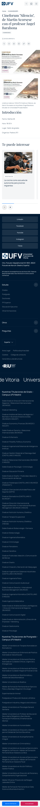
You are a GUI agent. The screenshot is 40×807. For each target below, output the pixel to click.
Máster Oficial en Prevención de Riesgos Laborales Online (17, 781)
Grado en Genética (9, 551)
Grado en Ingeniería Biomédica (13, 537)
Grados (4, 290)
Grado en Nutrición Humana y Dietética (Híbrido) (16, 522)
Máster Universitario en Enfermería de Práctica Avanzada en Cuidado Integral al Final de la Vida (19, 669)
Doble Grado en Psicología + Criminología (17, 467)
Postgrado (6, 294)
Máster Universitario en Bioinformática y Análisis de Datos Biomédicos (17, 676)
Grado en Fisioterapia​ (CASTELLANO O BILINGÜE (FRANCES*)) (20, 484)
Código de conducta (18, 355)
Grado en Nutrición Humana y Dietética (16, 512)
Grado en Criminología (10, 542)
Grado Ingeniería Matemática (13, 601)
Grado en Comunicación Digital (13, 615)
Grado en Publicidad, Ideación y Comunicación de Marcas (19, 556)
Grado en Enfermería (10, 437)
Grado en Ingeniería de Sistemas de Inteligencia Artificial (20, 447)
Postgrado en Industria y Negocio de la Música (19, 702)
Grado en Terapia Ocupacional (13, 517)
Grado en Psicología (9, 631)
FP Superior (6, 302)
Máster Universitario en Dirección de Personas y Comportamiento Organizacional (20, 774)
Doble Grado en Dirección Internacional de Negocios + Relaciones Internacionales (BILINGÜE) (18, 403)
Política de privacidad (21, 350)
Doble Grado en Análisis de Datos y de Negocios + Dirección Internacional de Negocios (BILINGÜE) (19, 608)
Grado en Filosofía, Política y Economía (16, 442)
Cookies (5, 355)
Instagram (20, 239)
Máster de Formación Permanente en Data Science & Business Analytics (18, 788)
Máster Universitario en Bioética (14, 682)
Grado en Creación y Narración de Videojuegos (19, 567)
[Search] (26, 4)
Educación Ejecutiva (9, 307)
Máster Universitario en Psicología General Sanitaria (18, 708)
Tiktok (20, 246)
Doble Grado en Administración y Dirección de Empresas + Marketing (19, 620)
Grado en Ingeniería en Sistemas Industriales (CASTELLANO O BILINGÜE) (19, 572)
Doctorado (6, 298)
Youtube (20, 232)
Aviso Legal (6, 350)
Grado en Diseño (8, 562)
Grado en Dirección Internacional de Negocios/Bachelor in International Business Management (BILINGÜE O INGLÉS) (19, 505)
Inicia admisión (29, 804)
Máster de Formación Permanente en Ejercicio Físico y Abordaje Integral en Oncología (19, 687)
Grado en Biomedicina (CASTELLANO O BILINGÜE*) (16, 497)
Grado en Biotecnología (11, 533)
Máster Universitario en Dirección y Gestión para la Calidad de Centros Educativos (18, 731)
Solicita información (10, 804)
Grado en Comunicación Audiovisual (15, 583)
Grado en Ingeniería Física (11, 578)
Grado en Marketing (9, 410)
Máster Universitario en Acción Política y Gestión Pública (17, 767)
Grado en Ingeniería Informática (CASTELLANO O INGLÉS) (19, 595)
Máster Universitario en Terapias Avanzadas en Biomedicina (19, 647)
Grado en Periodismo (10, 546)
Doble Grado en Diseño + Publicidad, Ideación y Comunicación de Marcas (19, 477)
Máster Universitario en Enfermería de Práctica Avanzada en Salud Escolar (19, 653)
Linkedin (20, 219)
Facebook (20, 226)
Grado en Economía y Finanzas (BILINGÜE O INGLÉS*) (18, 424)
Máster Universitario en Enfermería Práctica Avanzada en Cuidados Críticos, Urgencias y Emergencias (18, 661)
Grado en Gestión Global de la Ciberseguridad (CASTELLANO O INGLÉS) (19, 454)
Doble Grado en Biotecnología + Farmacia (17, 528)
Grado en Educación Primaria (13, 471)
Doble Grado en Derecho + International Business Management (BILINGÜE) (17, 588)
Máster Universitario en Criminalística (16, 743)
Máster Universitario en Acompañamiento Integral (17, 738)
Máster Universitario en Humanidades (16, 725)
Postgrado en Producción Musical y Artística (18, 698)
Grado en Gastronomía (10, 626)
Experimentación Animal (11, 693)
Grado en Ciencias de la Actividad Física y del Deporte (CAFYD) (18, 490)
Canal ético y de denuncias (12, 359)
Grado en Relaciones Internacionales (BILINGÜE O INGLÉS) (20, 461)
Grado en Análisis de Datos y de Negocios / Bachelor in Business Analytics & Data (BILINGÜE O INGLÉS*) (17, 416)
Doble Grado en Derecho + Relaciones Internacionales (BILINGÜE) (16, 431)
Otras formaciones (9, 311)
